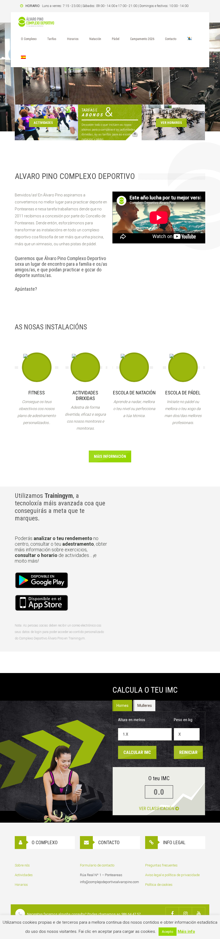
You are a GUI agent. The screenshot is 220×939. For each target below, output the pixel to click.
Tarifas (51, 39)
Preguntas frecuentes (161, 865)
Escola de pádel (182, 392)
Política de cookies (159, 885)
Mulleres (145, 705)
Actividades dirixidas (85, 395)
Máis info (186, 931)
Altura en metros (131, 719)
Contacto (170, 39)
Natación (95, 39)
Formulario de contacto (97, 865)
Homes (122, 705)
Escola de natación (134, 392)
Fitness (36, 392)
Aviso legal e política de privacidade (172, 875)
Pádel (115, 39)
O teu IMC (159, 778)
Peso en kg (183, 719)
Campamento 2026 (142, 39)
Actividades (24, 875)
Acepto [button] (167, 932)
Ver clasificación (157, 808)
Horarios (73, 39)
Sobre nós (22, 865)
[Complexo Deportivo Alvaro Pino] (36, 23)
